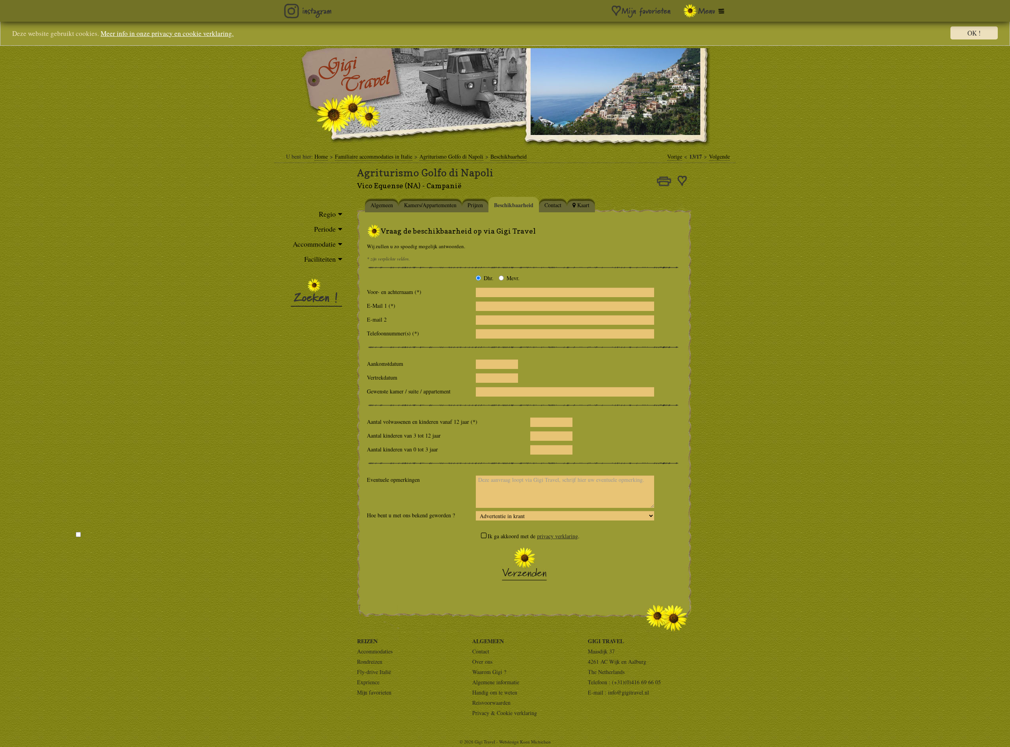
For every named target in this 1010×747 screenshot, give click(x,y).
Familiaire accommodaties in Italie (373, 156)
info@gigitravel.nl (628, 692)
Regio (327, 214)
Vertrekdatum (382, 377)
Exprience (368, 682)
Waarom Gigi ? (489, 672)
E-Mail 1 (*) (385, 305)
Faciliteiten (320, 259)
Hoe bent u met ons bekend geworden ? (411, 515)
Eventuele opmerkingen (393, 479)
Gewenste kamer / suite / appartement (409, 391)
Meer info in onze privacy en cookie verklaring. (167, 33)
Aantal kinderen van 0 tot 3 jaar (402, 449)
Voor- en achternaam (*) (396, 292)
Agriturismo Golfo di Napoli (451, 156)
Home (321, 156)
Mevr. (513, 278)
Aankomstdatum (385, 363)
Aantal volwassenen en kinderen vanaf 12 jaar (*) (422, 421)
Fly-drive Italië (374, 672)
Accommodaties (375, 651)
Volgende (719, 156)
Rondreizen (369, 661)
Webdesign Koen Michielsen (525, 742)
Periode (325, 229)
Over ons (482, 661)
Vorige (674, 156)
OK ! (974, 32)
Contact (480, 651)
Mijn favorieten (374, 692)
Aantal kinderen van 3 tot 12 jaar (404, 435)
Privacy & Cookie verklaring (504, 713)
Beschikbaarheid (508, 156)
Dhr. (489, 278)
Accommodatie (314, 244)
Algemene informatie (495, 682)
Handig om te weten (494, 692)
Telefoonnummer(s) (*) (395, 333)
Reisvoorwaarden (491, 702)
